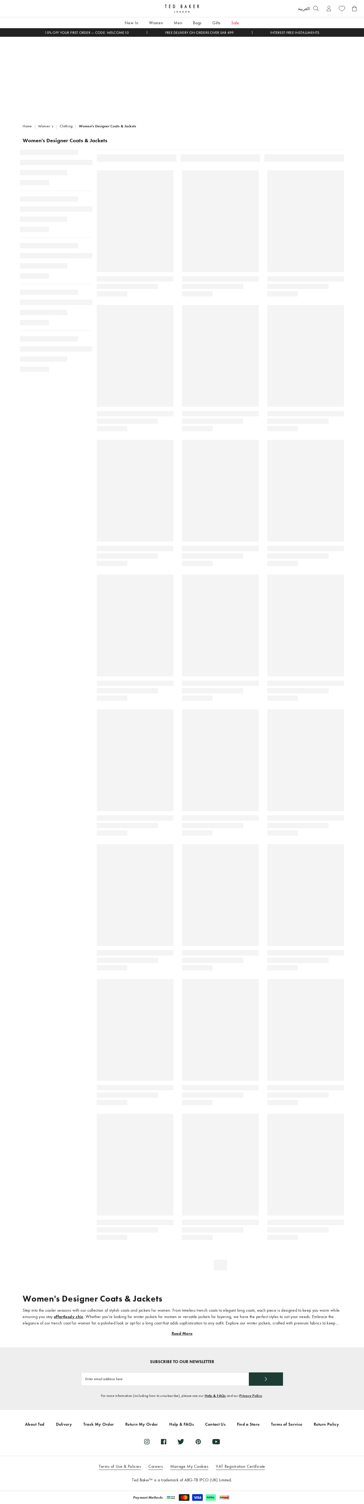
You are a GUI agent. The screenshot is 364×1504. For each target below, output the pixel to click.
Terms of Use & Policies (120, 1466)
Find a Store (248, 1424)
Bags (197, 22)
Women (156, 22)
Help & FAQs (215, 1395)
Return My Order (141, 1424)
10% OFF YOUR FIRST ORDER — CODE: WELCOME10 (87, 32)
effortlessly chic (68, 1316)
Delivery (64, 1424)
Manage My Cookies (189, 1466)
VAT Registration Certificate (240, 1466)
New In (131, 22)
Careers (155, 1466)
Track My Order (98, 1424)
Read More (182, 1333)
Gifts (216, 22)
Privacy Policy (250, 1395)
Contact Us (215, 1424)
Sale (235, 22)
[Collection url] (182, 76)
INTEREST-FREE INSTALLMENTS (294, 32)
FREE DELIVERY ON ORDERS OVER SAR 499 (199, 32)
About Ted (35, 1424)
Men (178, 22)
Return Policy (326, 1424)
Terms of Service (286, 1424)
